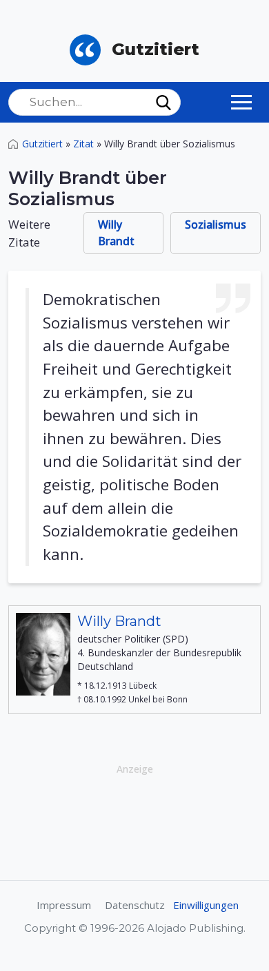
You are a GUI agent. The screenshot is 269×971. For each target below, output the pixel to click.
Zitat (83, 143)
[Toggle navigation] (241, 102)
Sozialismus (215, 224)
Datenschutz (135, 905)
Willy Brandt (116, 233)
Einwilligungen (206, 905)
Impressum (64, 905)
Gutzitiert (42, 143)
